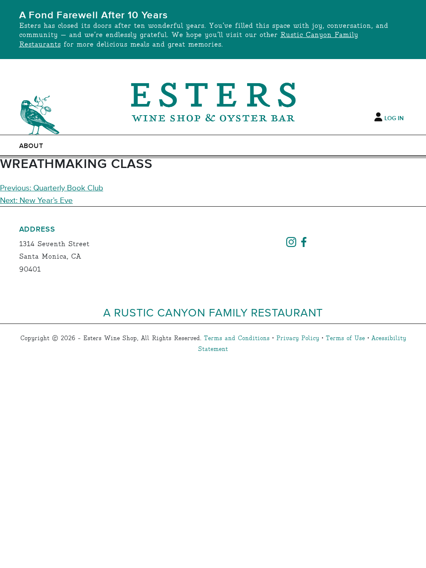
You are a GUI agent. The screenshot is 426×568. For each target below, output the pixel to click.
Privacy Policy (297, 338)
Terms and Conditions (237, 338)
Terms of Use (345, 338)
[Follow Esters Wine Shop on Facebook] (303, 241)
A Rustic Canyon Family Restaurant (213, 312)
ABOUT (31, 146)
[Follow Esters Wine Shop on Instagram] (291, 241)
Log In (394, 118)
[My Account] (378, 117)
